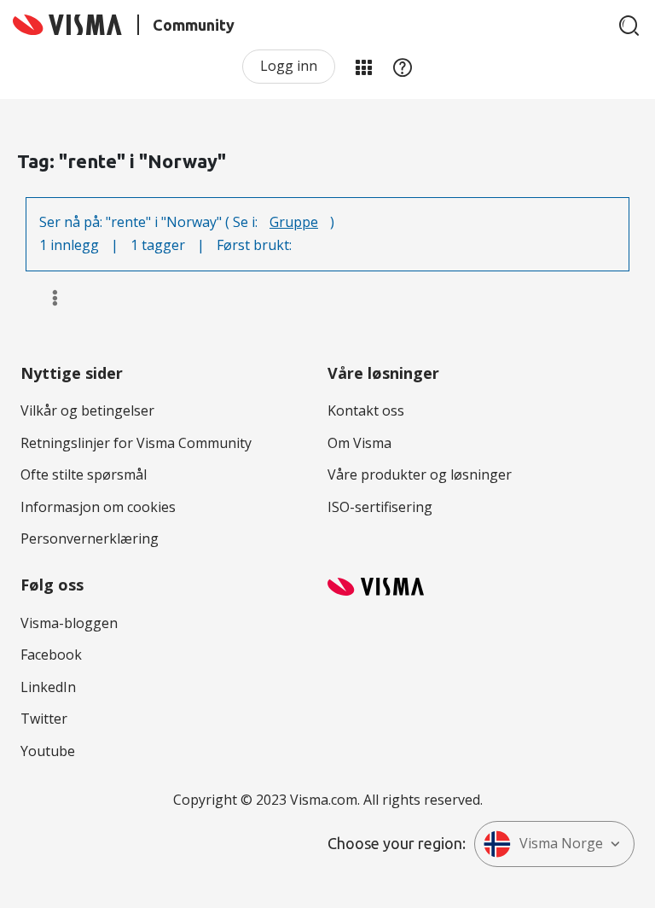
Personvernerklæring (89, 538)
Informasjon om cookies (98, 507)
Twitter (43, 718)
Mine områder (363, 66)
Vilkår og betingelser (87, 410)
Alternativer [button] (47, 297)
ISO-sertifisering (380, 507)
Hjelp (402, 66)
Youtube (47, 751)
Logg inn (288, 65)
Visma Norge (561, 843)
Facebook (51, 654)
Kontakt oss (366, 410)
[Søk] (629, 25)
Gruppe (294, 221)
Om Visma (359, 443)
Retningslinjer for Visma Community (136, 443)
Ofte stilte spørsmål (83, 474)
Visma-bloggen (69, 623)
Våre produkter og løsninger (420, 474)
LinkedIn (48, 687)
